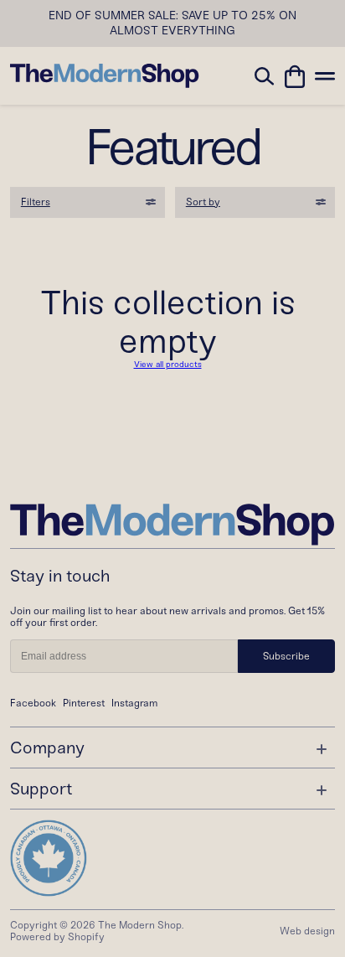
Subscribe (286, 656)
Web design (307, 931)
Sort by (203, 202)
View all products (168, 365)
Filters (35, 202)
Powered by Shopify (57, 937)
